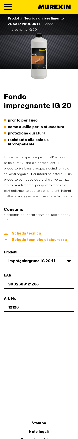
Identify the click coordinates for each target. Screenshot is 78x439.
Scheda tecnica (26, 233)
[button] (7, 432)
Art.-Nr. (10, 299)
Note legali (39, 432)
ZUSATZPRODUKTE (24, 24)
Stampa (39, 423)
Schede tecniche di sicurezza (39, 240)
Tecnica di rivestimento (44, 18)
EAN (7, 275)
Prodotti (15, 18)
